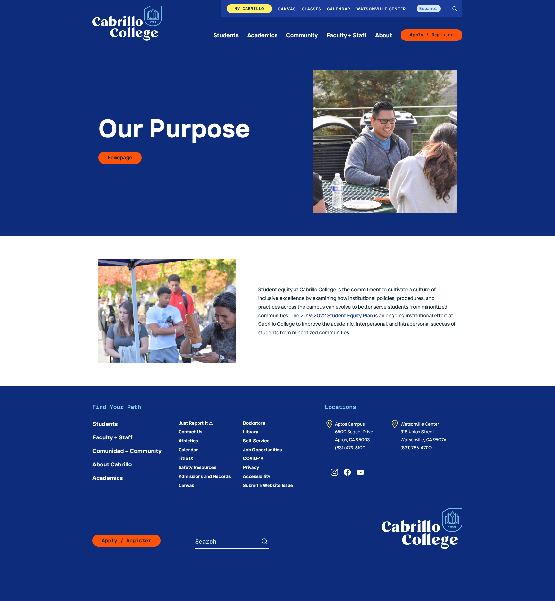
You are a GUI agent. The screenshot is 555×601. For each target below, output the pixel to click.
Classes (311, 8)
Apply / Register (431, 35)
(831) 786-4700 (416, 447)
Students (226, 35)
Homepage (120, 158)
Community (302, 35)
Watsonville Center (381, 8)
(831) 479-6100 (350, 447)
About (383, 35)
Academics (262, 35)
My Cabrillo (249, 8)
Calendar (338, 8)
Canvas (287, 8)
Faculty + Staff (347, 35)
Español (428, 8)
